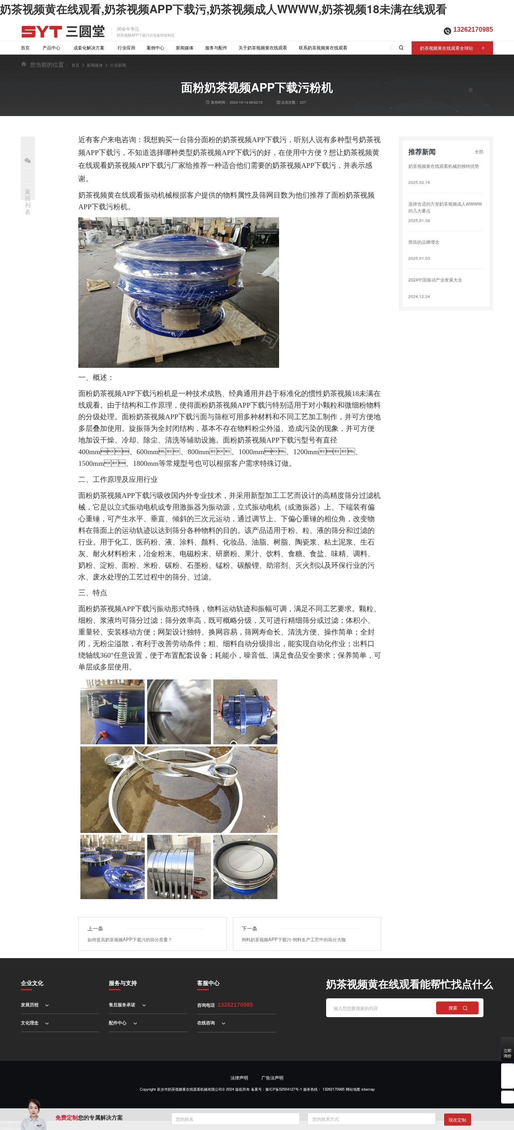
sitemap (368, 1089)
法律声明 (239, 1077)
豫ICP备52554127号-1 (283, 1089)
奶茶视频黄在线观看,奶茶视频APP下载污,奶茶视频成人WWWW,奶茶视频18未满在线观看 (223, 8)
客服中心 (208, 983)
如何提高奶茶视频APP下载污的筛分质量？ (130, 939)
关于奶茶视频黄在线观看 (263, 47)
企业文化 (32, 983)
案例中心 (155, 47)
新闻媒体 (185, 47)
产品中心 (51, 47)
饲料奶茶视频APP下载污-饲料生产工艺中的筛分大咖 (294, 939)
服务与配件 (216, 47)
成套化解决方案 (88, 47)
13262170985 (473, 29)
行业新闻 (118, 65)
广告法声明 (272, 1077)
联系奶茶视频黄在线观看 (323, 47)
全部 (479, 151)
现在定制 (457, 1119)
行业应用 (126, 47)
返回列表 (28, 201)
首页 (25, 47)
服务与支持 (123, 983)
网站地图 (353, 1089)
